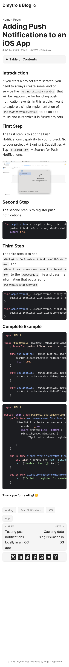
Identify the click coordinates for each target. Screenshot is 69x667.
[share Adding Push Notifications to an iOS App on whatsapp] (41, 557)
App (7, 518)
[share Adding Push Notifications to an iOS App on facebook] (34, 557)
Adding (9, 510)
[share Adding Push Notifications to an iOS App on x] (13, 557)
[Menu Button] (64, 5)
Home (6, 19)
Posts (17, 19)
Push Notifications (31, 510)
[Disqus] (34, 607)
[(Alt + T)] (35, 5)
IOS (50, 510)
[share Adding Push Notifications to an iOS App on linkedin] (20, 557)
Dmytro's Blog (16, 5)
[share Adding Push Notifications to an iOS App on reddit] (27, 557)
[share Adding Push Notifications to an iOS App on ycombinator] (55, 557)
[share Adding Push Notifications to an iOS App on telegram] (48, 557)
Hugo (46, 661)
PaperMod (56, 661)
